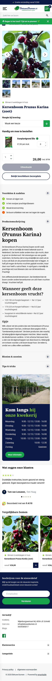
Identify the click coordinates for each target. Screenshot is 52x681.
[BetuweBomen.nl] (26, 8)
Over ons (5, 624)
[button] (45, 54)
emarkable (42, 675)
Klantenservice (8, 645)
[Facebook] (4, 636)
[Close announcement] (48, 21)
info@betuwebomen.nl (27, 624)
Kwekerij (5, 620)
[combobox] (26, 15)
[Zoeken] (47, 15)
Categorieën (7, 654)
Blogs (4, 628)
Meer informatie (15, 455)
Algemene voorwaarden (27, 670)
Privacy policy (8, 670)
